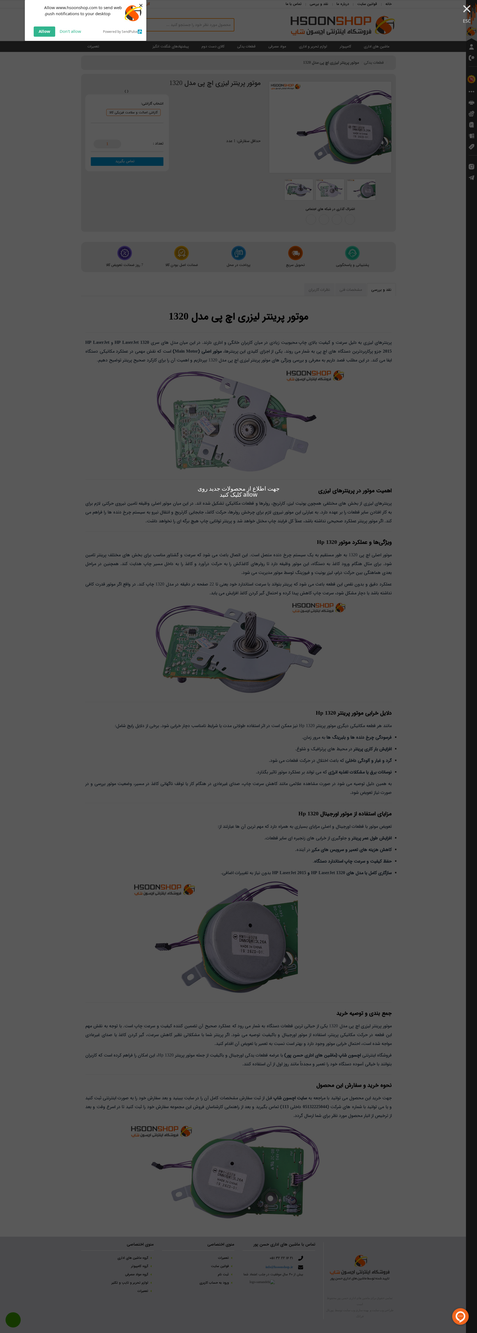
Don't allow (70, 31)
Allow (44, 31)
